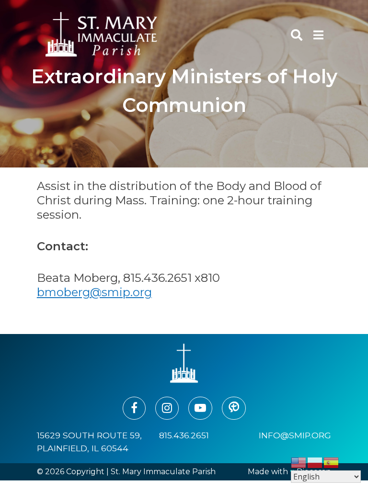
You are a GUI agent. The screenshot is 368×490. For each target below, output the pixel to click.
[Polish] (315, 462)
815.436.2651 (184, 435)
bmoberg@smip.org (94, 292)
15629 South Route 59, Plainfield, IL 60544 (89, 441)
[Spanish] (331, 462)
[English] (299, 462)
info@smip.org (295, 435)
